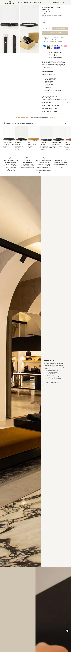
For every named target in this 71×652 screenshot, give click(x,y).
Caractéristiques (48, 75)
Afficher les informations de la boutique (53, 41)
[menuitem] (39, 2)
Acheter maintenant (55, 33)
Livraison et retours (50, 112)
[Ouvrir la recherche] (60, 2)
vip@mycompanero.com (51, 382)
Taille (43, 20)
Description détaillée (50, 105)
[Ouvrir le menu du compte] (63, 2)
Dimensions (46, 102)
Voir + (66, 123)
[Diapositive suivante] (67, 138)
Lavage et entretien (49, 109)
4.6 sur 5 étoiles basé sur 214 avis (39, 117)
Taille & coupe (47, 71)
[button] (67, 630)
